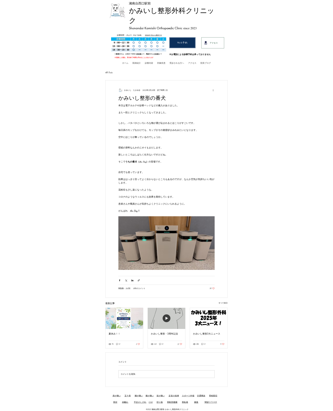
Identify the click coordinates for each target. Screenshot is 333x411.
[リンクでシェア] (138, 280)
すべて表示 (223, 303)
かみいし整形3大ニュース (206, 333)
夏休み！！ (114, 333)
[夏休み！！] (124, 318)
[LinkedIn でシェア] (132, 280)
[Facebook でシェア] (119, 280)
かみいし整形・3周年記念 (164, 333)
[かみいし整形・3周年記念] (166, 318)
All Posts (109, 72)
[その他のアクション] (213, 90)
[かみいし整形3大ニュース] (209, 318)
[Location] (206, 43)
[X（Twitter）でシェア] (126, 280)
